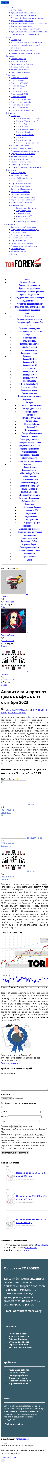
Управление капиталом (22, 156)
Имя (4, 1111)
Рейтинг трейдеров (15, 10)
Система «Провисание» (22, 189)
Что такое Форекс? (18, 1333)
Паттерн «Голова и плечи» (28, 118)
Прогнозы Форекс (17, 712)
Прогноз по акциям (20, 107)
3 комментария (28, 1202)
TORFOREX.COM (12, 709)
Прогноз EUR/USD (19, 78)
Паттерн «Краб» (23, 132)
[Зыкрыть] (3, 1460)
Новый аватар (8, 1094)
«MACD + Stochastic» (20, 192)
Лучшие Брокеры (19, 61)
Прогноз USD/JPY (19, 86)
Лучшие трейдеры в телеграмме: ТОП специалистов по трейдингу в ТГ (30, 308)
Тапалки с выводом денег (23, 50)
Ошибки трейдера (19, 159)
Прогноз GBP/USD (19, 80)
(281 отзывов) (7, 843)
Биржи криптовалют (20, 69)
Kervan (4, 674)
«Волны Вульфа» (18, 173)
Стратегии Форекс (20, 240)
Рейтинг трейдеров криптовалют (26, 29)
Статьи (14, 254)
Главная (9, 7)
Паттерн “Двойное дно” (27, 121)
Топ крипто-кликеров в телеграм (26, 42)
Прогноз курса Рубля (21, 99)
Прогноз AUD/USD (19, 94)
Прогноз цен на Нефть (21, 102)
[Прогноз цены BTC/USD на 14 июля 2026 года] (10, 1222)
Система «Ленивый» (20, 194)
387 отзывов (8, 601)
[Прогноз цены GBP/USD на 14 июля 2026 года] (10, 1199)
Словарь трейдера (18, 1375)
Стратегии (11, 170)
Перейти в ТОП (8, 1457)
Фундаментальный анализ (23, 154)
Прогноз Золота (18, 97)
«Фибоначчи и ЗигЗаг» (21, 202)
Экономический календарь (23, 227)
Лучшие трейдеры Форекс (23, 12)
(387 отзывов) (7, 809)
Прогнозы (10, 75)
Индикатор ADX (23, 211)
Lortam (4, 596)
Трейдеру (10, 224)
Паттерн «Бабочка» (25, 135)
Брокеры (10, 56)
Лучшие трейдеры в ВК (22, 21)
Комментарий (8, 1073)
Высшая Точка (8, 635)
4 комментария (28, 1179)
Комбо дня (16, 40)
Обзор (4, 607)
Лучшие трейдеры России (23, 15)
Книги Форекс (17, 249)
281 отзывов (8, 640)
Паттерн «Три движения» (28, 143)
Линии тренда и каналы (22, 148)
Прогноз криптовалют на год (24, 110)
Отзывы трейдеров (20, 67)
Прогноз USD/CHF (19, 83)
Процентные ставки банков (24, 246)
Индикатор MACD (24, 216)
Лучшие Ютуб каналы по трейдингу (27, 18)
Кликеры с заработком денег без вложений (29, 324)
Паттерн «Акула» (24, 140)
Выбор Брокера (18, 59)
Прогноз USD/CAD (19, 88)
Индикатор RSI (23, 213)
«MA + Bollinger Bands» (21, 178)
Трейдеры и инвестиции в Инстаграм (29, 23)
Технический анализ (20, 145)
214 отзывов (8, 679)
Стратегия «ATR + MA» (21, 183)
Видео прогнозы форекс (22, 243)
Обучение (10, 113)
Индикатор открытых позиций (25, 230)
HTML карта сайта (13, 1424)
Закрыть (5, 2)
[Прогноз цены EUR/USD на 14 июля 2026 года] (10, 1175)
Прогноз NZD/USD (19, 91)
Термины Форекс (19, 251)
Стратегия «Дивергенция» (23, 200)
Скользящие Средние (26, 208)
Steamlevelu (42, 1245)
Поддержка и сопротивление (25, 151)
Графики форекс (18, 232)
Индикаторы (17, 205)
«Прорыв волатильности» (23, 197)
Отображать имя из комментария (18, 1103)
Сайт (3, 1121)
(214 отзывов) (7, 876)
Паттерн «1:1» (22, 126)
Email (4, 1116)
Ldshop (25, 1250)
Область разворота (20, 164)
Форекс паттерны (18, 1378)
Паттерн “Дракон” (24, 124)
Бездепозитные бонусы (22, 64)
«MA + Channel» (18, 181)
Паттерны (15, 116)
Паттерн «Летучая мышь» (27, 129)
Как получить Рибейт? (21, 72)
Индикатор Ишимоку (26, 221)
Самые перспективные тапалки (25, 53)
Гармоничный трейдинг (22, 162)
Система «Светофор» (21, 186)
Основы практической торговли (26, 167)
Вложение (6, 1126)
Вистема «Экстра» (19, 175)
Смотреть (6, 812)
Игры (8, 37)
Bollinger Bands (23, 219)
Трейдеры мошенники (21, 26)
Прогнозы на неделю (21, 105)
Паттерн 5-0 (21, 137)
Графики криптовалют (21, 235)
